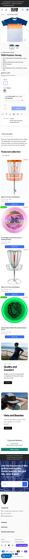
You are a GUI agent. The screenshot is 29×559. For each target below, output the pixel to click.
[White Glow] (1, 325)
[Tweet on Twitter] (10, 114)
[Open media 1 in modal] (14, 29)
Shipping (3, 75)
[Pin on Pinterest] (14, 114)
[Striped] (4, 91)
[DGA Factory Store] (4, 504)
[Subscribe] (24, 484)
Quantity (5, 105)
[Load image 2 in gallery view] (17, 47)
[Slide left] (2, 29)
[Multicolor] (1, 235)
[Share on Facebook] (6, 114)
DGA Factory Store (7, 52)
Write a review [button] (14, 449)
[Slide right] (26, 29)
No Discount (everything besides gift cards (16, 121)
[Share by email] (18, 114)
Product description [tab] (7, 134)
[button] (2, 10)
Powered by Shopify (19, 556)
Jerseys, (12, 118)
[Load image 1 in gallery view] (12, 47)
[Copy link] (21, 114)
